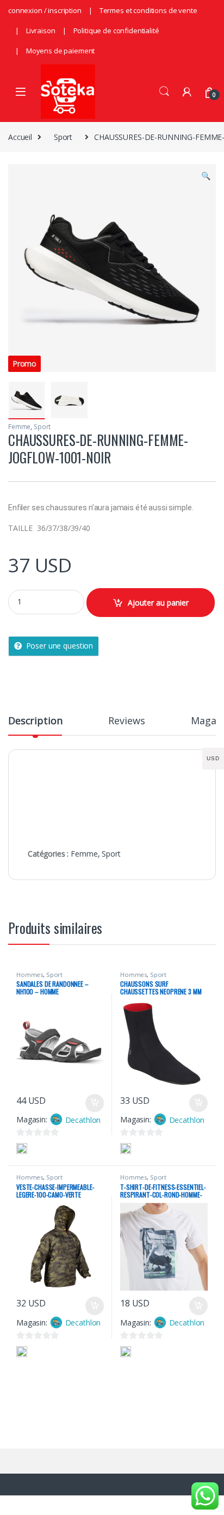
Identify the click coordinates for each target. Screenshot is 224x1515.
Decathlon (83, 1120)
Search (164, 91)
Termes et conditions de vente (148, 10)
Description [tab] (35, 721)
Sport (63, 137)
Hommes (29, 974)
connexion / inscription (45, 10)
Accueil (20, 137)
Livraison (40, 30)
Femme (19, 426)
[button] (205, 175)
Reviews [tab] (126, 721)
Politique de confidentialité (116, 30)
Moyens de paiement (60, 51)
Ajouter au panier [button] (91, 1103)
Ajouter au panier (158, 602)
